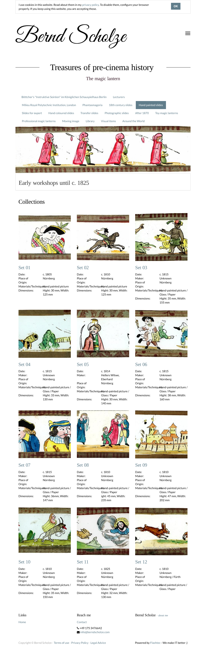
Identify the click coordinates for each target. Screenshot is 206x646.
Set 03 (141, 267)
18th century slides (120, 105)
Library (90, 121)
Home (22, 622)
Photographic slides (117, 113)
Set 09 (141, 465)
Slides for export (32, 113)
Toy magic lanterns (166, 113)
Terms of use (61, 642)
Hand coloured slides (61, 113)
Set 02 (83, 267)
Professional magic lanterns (39, 121)
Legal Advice (98, 642)
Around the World (133, 121)
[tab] (103, 182)
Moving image (70, 121)
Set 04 (24, 364)
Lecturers (119, 97)
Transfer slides (89, 113)
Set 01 (24, 267)
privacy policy (90, 4)
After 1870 (142, 113)
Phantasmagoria (92, 105)
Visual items (108, 121)
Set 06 (141, 364)
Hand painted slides (151, 105)
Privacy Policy (79, 642)
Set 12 (141, 562)
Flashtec (155, 642)
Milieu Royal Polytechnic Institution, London (49, 105)
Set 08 (83, 465)
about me (163, 615)
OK (176, 6)
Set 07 (24, 465)
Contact (82, 622)
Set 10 (24, 562)
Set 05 (83, 364)
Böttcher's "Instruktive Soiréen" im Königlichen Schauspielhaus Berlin (64, 97)
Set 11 (83, 562)
